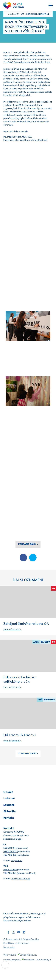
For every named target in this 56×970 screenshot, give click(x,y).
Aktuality (9, 811)
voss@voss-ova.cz (20, 878)
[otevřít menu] (50, 5)
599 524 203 (10, 851)
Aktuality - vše (17, 14)
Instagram (13, 932)
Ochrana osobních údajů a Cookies (21, 939)
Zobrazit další (28, 544)
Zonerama (24, 932)
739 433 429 (9, 854)
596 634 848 (10, 869)
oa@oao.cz (16, 860)
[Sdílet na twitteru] (33, 557)
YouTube (18, 932)
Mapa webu (9, 947)
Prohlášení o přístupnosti (16, 943)
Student (8, 805)
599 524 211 (9, 847)
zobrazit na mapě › (13, 838)
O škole (8, 792)
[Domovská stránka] (15, 5)
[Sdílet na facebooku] (23, 557)
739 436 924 (9, 873)
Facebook (8, 932)
